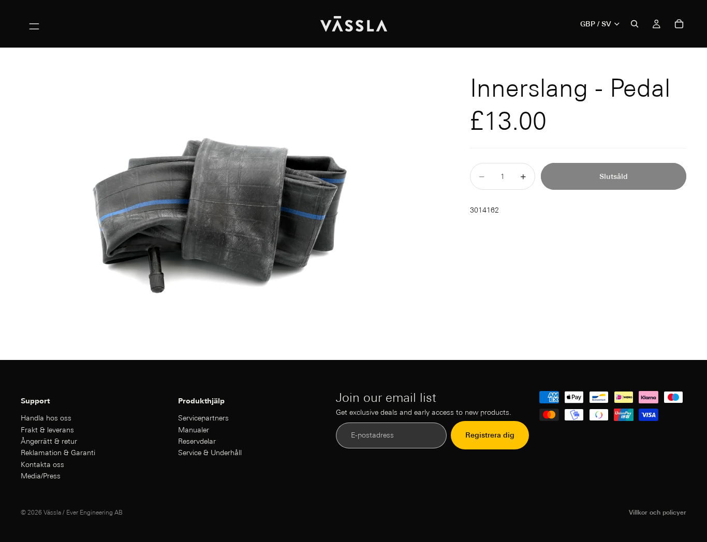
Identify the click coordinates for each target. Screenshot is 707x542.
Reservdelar (197, 441)
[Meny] (34, 23)
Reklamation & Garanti (58, 452)
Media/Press (41, 476)
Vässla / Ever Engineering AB (83, 512)
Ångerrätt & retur (49, 441)
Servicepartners (203, 418)
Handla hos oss (46, 418)
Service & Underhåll (210, 452)
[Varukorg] (679, 23)
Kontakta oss (42, 464)
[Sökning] (634, 23)
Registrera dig (489, 435)
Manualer (193, 429)
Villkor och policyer (657, 512)
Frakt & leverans (47, 429)
